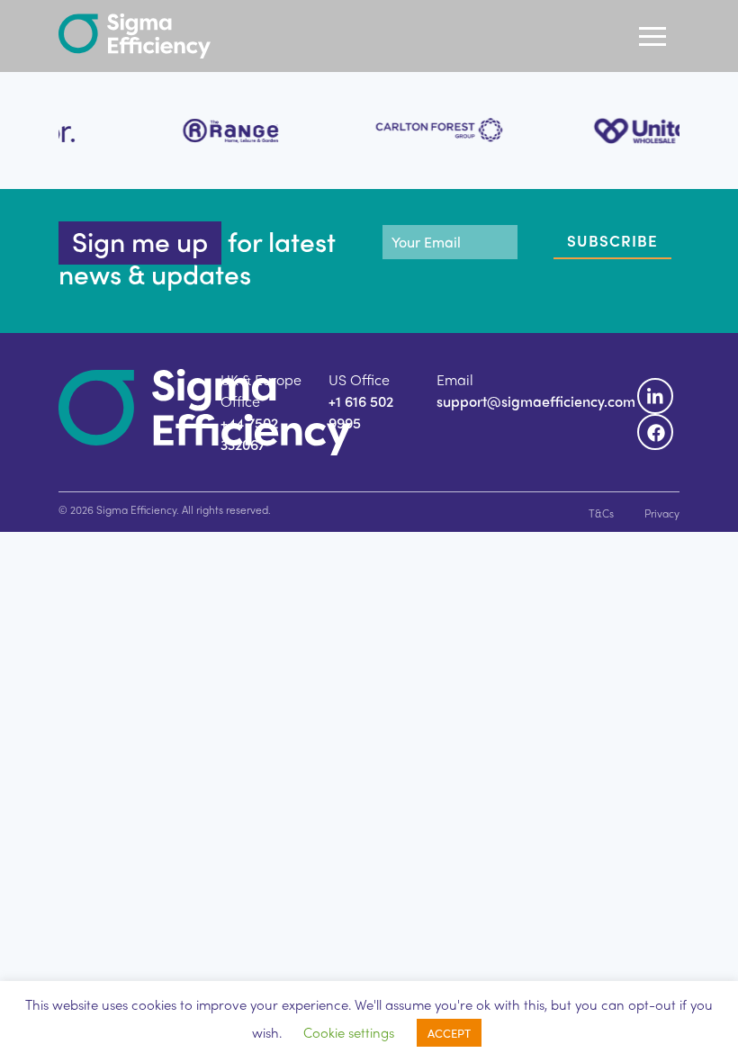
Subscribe (612, 240)
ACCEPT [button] (449, 1032)
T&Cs (601, 513)
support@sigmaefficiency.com (535, 401)
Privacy (662, 513)
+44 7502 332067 (249, 433)
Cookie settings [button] (348, 1032)
